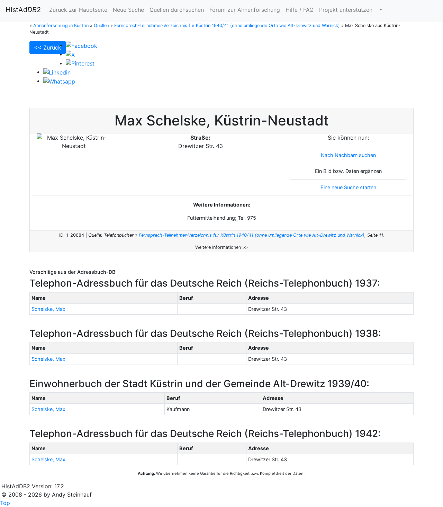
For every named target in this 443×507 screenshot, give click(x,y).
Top (5, 502)
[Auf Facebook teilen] (81, 45)
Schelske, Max (48, 309)
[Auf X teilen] (70, 54)
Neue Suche (128, 9)
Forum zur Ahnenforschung (244, 9)
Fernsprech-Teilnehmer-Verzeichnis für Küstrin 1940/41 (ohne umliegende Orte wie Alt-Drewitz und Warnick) (251, 235)
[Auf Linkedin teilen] (57, 71)
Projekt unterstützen (345, 9)
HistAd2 (23, 10)
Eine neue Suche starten (348, 187)
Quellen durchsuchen (177, 9)
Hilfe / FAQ (300, 9)
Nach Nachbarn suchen (348, 155)
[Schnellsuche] (380, 10)
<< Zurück (47, 47)
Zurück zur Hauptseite (78, 9)
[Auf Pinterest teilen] (80, 63)
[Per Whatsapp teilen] (59, 80)
